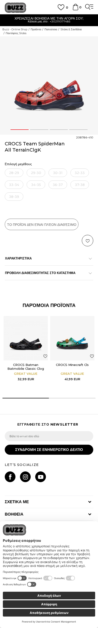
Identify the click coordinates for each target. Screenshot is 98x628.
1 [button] (19, 129)
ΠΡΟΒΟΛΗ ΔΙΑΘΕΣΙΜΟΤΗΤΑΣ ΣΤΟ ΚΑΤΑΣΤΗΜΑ (40, 273)
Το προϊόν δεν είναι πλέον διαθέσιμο (41, 224)
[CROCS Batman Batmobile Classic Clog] (26, 338)
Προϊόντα (36, 29)
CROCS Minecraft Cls (72, 365)
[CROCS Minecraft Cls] (72, 338)
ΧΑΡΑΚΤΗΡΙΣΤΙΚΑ (18, 258)
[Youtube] (40, 476)
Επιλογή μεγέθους (18, 164)
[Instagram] (25, 476)
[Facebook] (10, 476)
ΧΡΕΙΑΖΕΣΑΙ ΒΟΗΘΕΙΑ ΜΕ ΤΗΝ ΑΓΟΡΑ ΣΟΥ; (49, 18)
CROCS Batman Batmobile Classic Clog (25, 366)
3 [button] (59, 129)
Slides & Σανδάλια (71, 29)
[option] (49, 20)
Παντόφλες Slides (16, 33)
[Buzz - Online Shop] (15, 7)
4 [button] (78, 129)
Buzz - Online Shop (14, 29)
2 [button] (39, 129)
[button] (87, 240)
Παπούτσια (50, 29)
